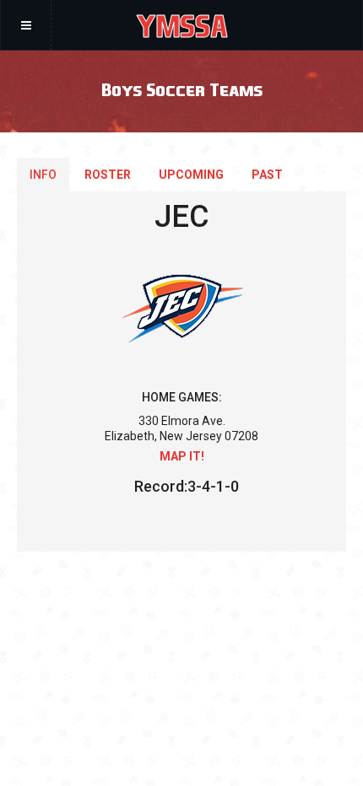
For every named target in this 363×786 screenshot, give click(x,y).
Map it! (182, 456)
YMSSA (182, 25)
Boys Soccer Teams (182, 89)
